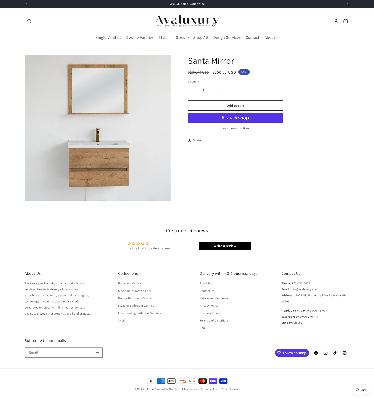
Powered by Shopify (166, 389)
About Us (206, 283)
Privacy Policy (209, 305)
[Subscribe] (97, 352)
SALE (121, 320)
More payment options (235, 128)
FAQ (202, 328)
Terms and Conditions (214, 320)
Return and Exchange (214, 298)
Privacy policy (209, 389)
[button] (29, 21)
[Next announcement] (348, 4)
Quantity (193, 81)
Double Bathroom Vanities (135, 298)
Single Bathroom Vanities (135, 291)
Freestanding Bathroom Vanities (139, 313)
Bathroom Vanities (130, 283)
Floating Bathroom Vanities (136, 305)
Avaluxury (148, 389)
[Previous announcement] (26, 4)
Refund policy (189, 389)
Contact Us (207, 291)
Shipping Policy (210, 313)
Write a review (225, 246)
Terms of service (230, 389)
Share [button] (197, 140)
